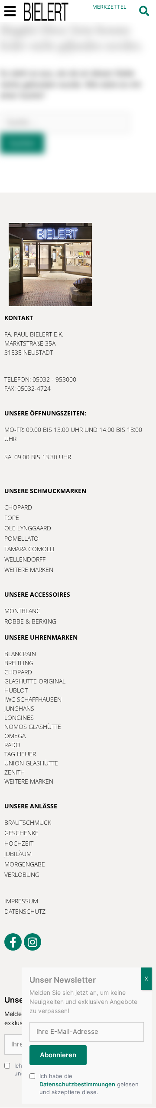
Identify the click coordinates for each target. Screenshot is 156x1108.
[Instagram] (32, 942)
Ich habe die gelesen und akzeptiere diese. (89, 1083)
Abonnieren (58, 1055)
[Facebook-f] (13, 942)
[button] (144, 11)
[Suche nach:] (65, 122)
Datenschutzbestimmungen (77, 1084)
